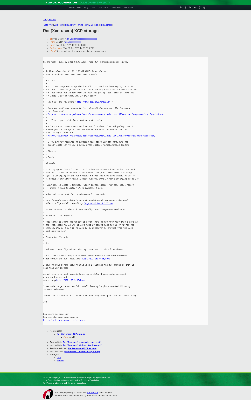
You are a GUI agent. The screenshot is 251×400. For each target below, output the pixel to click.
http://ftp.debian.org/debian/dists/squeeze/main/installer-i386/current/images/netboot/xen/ (102, 136)
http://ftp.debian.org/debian (93, 102)
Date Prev (48, 25)
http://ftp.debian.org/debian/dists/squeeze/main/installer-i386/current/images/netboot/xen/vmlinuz (106, 114)
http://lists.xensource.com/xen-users (64, 320)
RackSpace (92, 392)
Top (45, 19)
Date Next (58, 25)
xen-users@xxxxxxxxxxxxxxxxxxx (81, 39)
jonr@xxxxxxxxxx (73, 42)
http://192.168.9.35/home (98, 203)
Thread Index (106, 25)
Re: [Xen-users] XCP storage (71, 334)
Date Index (94, 25)
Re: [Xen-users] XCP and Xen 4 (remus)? (82, 345)
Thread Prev (69, 25)
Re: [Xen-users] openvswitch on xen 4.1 (82, 342)
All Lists (52, 19)
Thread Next (82, 25)
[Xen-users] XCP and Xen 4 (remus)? (82, 351)
